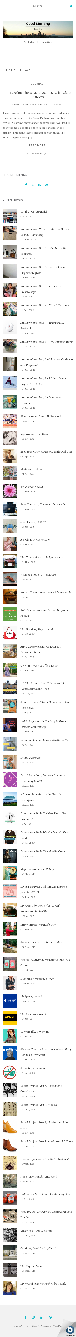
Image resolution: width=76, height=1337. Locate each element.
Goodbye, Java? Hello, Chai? (38, 1248)
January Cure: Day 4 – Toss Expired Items (46, 341)
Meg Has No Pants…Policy (37, 869)
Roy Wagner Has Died (34, 434)
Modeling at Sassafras (34, 469)
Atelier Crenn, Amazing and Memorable (45, 592)
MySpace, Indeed (31, 996)
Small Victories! (30, 757)
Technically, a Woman (34, 1031)
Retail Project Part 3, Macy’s (38, 1104)
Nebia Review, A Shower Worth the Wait (45, 740)
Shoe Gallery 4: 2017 (33, 522)
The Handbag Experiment (36, 629)
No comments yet (37, 153)
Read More (37, 145)
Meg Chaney (54, 104)
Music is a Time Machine (36, 1230)
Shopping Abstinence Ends (37, 978)
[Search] (71, 6)
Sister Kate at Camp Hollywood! (40, 416)
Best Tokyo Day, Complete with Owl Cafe (46, 451)
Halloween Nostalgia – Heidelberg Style (45, 1194)
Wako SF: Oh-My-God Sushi (38, 574)
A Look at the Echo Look (35, 539)
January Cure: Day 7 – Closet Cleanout (44, 305)
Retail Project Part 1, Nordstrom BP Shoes (46, 1141)
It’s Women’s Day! (31, 486)
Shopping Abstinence (33, 1068)
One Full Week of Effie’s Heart (39, 665)
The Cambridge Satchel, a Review (41, 557)
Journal (37, 84)
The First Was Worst (33, 1014)
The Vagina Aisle (31, 1266)
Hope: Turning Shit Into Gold (38, 1176)
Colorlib (36, 1326)
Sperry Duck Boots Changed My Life (43, 942)
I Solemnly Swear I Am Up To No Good (44, 1159)
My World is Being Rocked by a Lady (43, 1283)
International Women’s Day (38, 924)
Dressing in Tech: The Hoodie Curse (43, 851)
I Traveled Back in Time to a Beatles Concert (37, 95)
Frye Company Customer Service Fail (44, 504)
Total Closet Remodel (33, 211)
